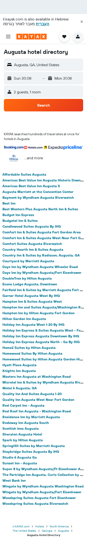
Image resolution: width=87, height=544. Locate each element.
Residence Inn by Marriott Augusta (31, 417)
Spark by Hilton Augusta (22, 440)
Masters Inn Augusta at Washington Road (36, 376)
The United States (24, 530)
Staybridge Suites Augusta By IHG (30, 451)
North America (59, 526)
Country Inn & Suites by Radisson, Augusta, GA (41, 255)
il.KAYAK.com (21, 526)
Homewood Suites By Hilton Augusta (32, 353)
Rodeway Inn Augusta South (25, 423)
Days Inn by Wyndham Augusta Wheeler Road (40, 267)
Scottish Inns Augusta (20, 428)
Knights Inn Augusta (19, 371)
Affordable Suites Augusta (24, 174)
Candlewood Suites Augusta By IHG (31, 226)
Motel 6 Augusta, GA (19, 388)
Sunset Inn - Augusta (19, 463)
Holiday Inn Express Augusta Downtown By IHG (40, 336)
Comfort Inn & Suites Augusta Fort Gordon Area (41, 232)
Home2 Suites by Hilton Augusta (29, 348)
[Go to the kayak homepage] (31, 36)
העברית (42, 23)
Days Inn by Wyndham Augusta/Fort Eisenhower (41, 272)
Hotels (39, 526)
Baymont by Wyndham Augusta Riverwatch (38, 197)
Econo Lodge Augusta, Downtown (29, 284)
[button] (81, 21)
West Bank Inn (14, 480)
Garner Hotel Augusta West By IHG (31, 296)
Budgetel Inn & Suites (20, 220)
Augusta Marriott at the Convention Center (37, 192)
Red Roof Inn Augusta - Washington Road (36, 411)
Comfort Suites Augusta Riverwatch (32, 244)
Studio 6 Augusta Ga (19, 457)
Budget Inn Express (18, 215)
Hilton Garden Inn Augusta (24, 319)
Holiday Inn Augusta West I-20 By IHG (33, 324)
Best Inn (8, 203)
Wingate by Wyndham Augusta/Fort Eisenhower (41, 492)
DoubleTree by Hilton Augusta (27, 278)
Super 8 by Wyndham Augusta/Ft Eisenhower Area (44, 469)
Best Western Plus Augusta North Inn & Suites (40, 209)
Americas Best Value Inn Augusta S (31, 186)
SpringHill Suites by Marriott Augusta (33, 446)
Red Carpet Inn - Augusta (23, 405)
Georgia (47, 530)
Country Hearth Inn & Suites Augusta (32, 249)
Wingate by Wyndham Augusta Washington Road (43, 486)
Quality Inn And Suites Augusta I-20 (32, 394)
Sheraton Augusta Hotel (22, 434)
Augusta (63, 530)
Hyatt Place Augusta (19, 365)
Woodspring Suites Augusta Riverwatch (35, 503)
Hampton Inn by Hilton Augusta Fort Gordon (38, 313)
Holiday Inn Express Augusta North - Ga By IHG (41, 342)
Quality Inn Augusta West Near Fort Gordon (38, 399)
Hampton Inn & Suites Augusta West (32, 301)
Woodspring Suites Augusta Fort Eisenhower (39, 498)
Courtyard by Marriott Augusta (28, 261)
